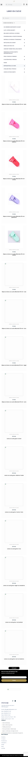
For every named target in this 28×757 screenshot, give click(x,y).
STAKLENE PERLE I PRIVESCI (14, 69)
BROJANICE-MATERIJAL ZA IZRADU (12, 33)
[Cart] (24, 4)
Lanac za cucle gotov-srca (14, 548)
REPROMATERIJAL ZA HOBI (14, 66)
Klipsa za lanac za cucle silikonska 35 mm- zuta (14, 402)
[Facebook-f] (12, 700)
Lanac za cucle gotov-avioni (14, 438)
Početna (3, 737)
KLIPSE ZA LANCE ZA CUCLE (14, 99)
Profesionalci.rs (22, 755)
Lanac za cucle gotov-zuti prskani (14, 622)
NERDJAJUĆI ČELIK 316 (14, 46)
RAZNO (5, 62)
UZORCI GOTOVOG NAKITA (14, 72)
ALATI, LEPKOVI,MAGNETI (14, 30)
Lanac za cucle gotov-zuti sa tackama (14, 659)
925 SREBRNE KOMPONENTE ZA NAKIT (12, 27)
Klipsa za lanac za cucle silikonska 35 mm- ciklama (14, 141)
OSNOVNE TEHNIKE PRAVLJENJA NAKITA (13, 48)
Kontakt (3, 748)
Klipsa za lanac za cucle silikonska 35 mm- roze (14, 291)
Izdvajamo (3, 742)
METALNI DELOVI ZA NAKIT (14, 42)
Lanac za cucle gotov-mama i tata (14, 512)
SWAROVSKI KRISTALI (8, 23)
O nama (3, 739)
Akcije (2, 744)
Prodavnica (4, 740)
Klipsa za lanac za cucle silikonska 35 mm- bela (14, 104)
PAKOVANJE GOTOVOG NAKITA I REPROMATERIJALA (11, 52)
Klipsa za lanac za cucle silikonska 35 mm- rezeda (14, 254)
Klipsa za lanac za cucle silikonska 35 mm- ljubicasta (14, 217)
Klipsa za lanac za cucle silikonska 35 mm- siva (14, 328)
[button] (1, 5)
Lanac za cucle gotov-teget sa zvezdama (14, 585)
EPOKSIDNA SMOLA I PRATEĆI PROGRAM (13, 36)
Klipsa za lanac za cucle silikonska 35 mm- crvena (14, 179)
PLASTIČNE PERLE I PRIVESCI (14, 59)
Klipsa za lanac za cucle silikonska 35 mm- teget (14, 365)
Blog (2, 746)
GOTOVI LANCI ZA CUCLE (14, 434)
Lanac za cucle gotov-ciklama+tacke (14, 475)
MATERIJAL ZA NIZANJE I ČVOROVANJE (14, 39)
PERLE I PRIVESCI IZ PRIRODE (14, 56)
